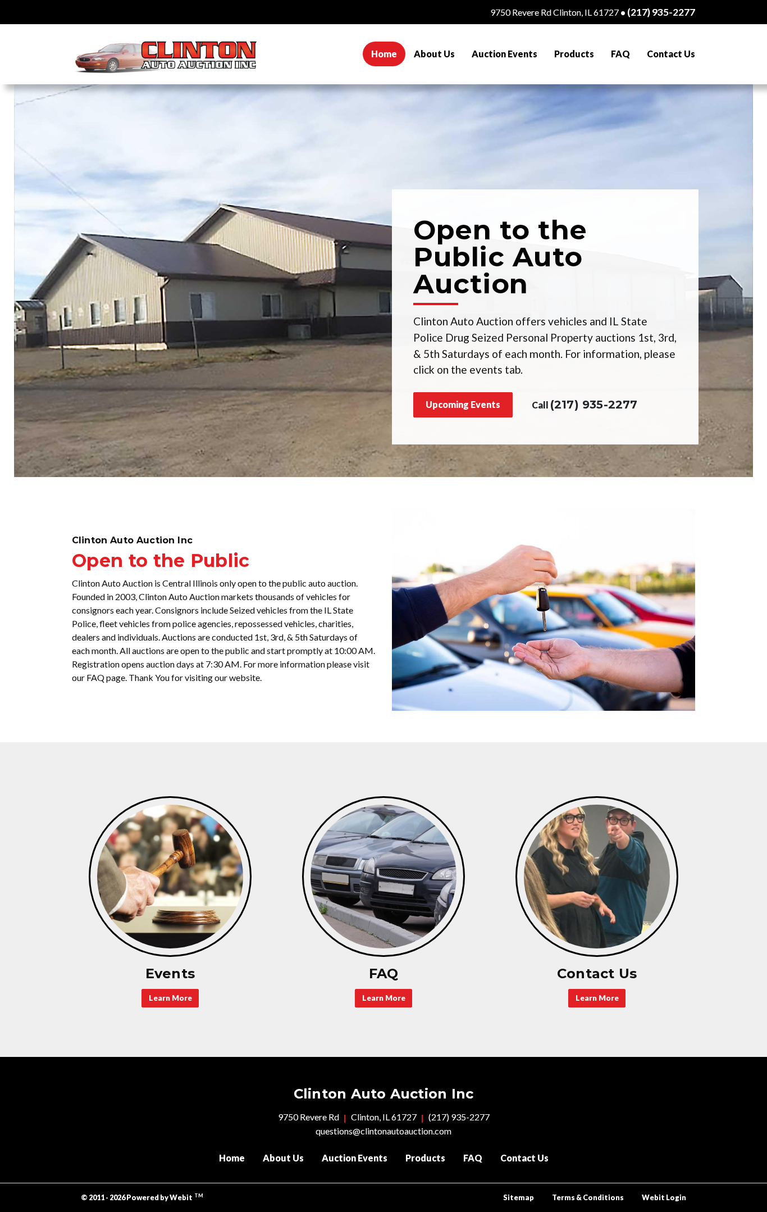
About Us (434, 53)
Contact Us (671, 53)
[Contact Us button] (597, 876)
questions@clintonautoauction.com (383, 1130)
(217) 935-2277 (661, 12)
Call (585, 404)
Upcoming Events (463, 404)
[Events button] (170, 876)
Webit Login (664, 1197)
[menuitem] (384, 54)
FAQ (620, 53)
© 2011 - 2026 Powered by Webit (142, 1197)
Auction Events (504, 53)
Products (574, 53)
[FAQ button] (383, 876)
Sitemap (518, 1197)
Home (388, 53)
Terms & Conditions (588, 1197)
